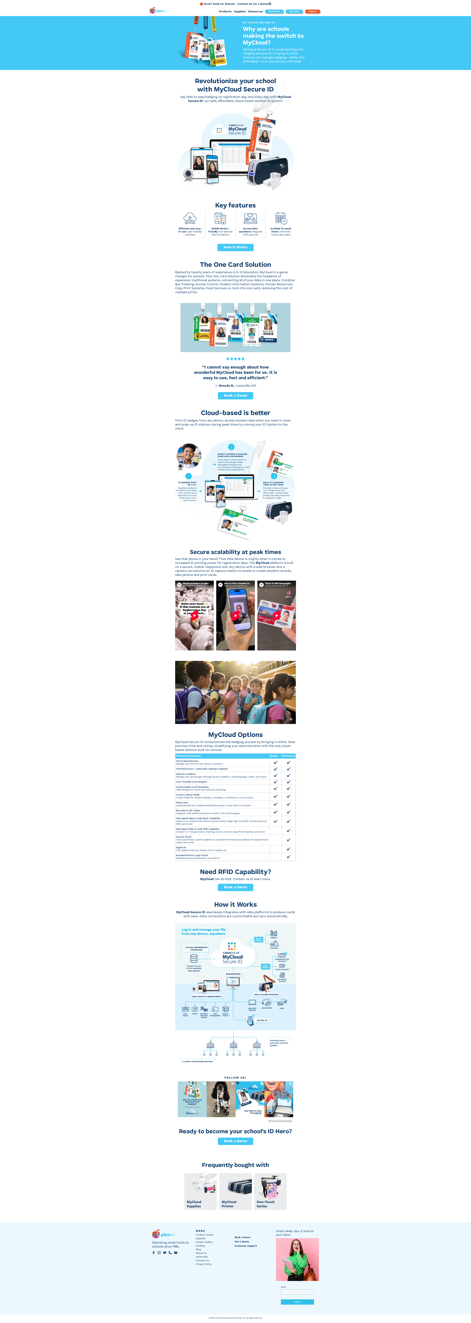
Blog (198, 1249)
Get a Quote (242, 1242)
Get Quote (294, 11)
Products (225, 11)
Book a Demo (235, 395)
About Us (201, 1253)
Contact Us (202, 1260)
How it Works (235, 247)
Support (312, 11)
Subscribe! (202, 1257)
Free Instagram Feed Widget (281, 1121)
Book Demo (274, 11)
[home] (158, 11)
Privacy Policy (204, 1264)
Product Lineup (204, 1235)
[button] (225, 11)
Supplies (240, 11)
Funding (200, 1246)
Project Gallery (204, 1242)
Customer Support (246, 1246)
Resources (255, 11)
